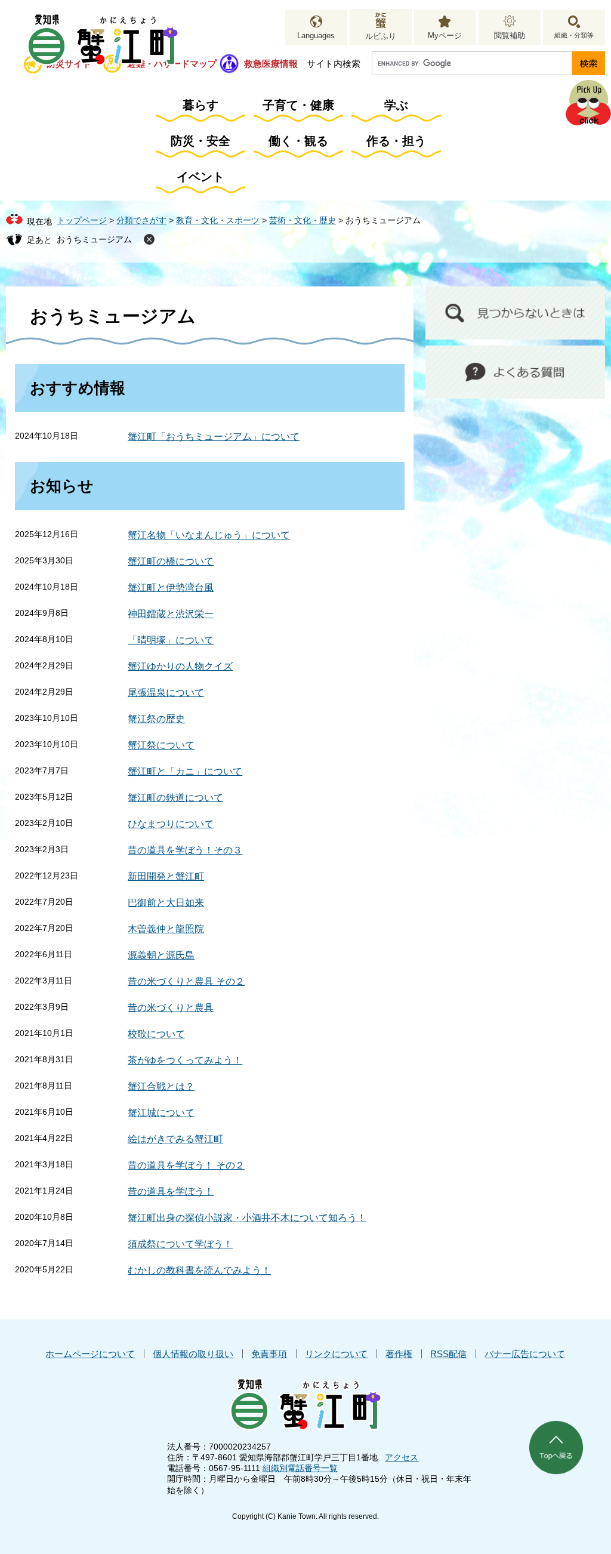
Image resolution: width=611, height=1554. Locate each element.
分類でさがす (141, 220)
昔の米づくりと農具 (171, 1008)
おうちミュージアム (94, 239)
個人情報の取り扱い (193, 1354)
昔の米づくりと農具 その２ (186, 981)
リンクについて (336, 1354)
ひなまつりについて (171, 824)
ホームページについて (90, 1354)
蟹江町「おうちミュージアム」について (214, 436)
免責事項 (269, 1354)
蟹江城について (161, 1113)
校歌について (156, 1034)
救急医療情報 (271, 63)
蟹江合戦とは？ (161, 1086)
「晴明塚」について (171, 640)
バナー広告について (525, 1354)
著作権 (398, 1354)
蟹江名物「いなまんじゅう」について (209, 535)
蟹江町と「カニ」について (185, 771)
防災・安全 (200, 140)
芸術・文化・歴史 (302, 220)
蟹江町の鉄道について (175, 798)
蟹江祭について (161, 745)
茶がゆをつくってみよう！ (185, 1060)
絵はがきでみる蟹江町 (175, 1139)
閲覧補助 (509, 35)
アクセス (401, 1457)
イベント (200, 176)
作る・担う (396, 140)
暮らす (200, 105)
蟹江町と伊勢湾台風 (171, 587)
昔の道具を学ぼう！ (171, 1191)
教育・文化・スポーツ (218, 220)
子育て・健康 (298, 105)
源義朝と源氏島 (161, 955)
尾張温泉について (166, 692)
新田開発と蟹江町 (166, 876)
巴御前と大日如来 (166, 903)
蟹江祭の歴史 (156, 719)
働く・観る (298, 140)
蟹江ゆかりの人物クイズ (180, 666)
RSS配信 (448, 1354)
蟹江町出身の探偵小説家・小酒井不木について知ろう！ (247, 1218)
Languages (316, 35)
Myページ (445, 35)
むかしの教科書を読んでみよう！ (199, 1270)
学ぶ (396, 105)
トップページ (82, 220)
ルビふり (380, 36)
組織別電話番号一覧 (300, 1468)
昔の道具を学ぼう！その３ (185, 850)
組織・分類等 (574, 35)
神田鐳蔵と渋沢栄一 (171, 614)
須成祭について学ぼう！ (180, 1244)
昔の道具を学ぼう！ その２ (186, 1165)
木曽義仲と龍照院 (166, 929)
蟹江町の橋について (171, 561)
